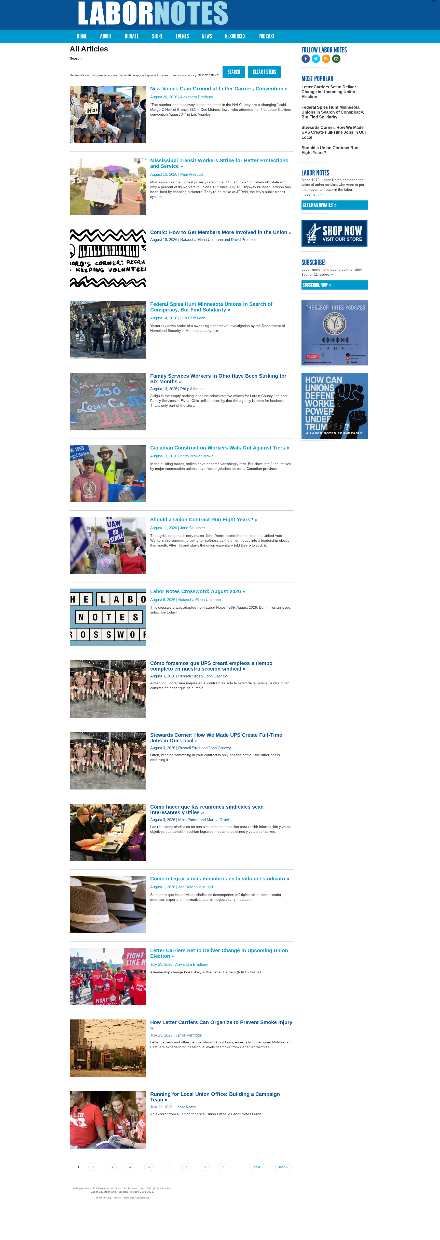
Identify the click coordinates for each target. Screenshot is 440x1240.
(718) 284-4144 (162, 1188)
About (106, 36)
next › (258, 1167)
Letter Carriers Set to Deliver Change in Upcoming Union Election (328, 92)
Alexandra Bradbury (196, 97)
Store (157, 36)
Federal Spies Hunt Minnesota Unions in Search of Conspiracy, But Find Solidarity (332, 112)
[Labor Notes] (153, 13)
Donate (132, 36)
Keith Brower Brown (196, 456)
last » (283, 1167)
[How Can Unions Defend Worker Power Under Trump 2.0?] (334, 436)
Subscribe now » (317, 285)
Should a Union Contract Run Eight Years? (330, 150)
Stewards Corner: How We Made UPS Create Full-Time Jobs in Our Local (333, 132)
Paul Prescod (191, 174)
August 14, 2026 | (211, 310)
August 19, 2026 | (219, 167)
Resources (235, 36)
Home (82, 36)
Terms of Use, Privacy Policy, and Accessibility (122, 1197)
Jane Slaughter (192, 528)
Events (182, 36)
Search (76, 58)
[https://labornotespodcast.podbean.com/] (334, 363)
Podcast (266, 36)
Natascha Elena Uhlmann (199, 599)
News (207, 36)
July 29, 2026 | (219, 957)
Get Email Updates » (320, 205)
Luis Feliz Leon (192, 318)
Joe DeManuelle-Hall (195, 887)
